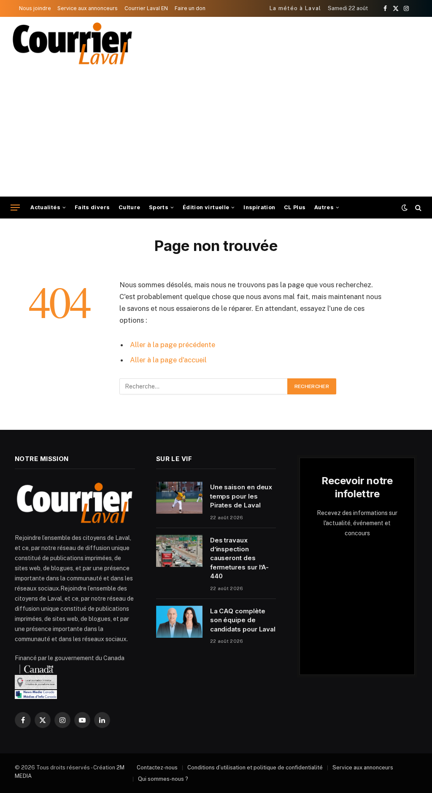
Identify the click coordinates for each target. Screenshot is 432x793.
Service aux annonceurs (87, 8)
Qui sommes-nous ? (163, 779)
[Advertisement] (216, 133)
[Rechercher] (417, 207)
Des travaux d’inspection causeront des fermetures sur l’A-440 (239, 558)
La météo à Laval (295, 8)
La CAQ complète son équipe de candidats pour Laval (243, 620)
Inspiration (259, 207)
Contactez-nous (157, 767)
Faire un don (190, 8)
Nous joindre (35, 8)
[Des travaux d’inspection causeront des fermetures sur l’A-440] (179, 551)
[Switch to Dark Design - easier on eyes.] (405, 207)
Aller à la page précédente (172, 344)
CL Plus (295, 207)
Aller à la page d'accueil (168, 360)
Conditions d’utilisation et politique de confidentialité (255, 767)
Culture (129, 207)
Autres (324, 207)
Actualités (45, 207)
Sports (158, 207)
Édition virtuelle (206, 207)
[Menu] (15, 207)
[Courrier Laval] (73, 43)
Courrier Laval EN (146, 8)
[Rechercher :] (203, 386)
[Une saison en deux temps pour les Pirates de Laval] (179, 498)
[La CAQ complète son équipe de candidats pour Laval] (179, 622)
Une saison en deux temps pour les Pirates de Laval (241, 496)
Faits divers (92, 207)
